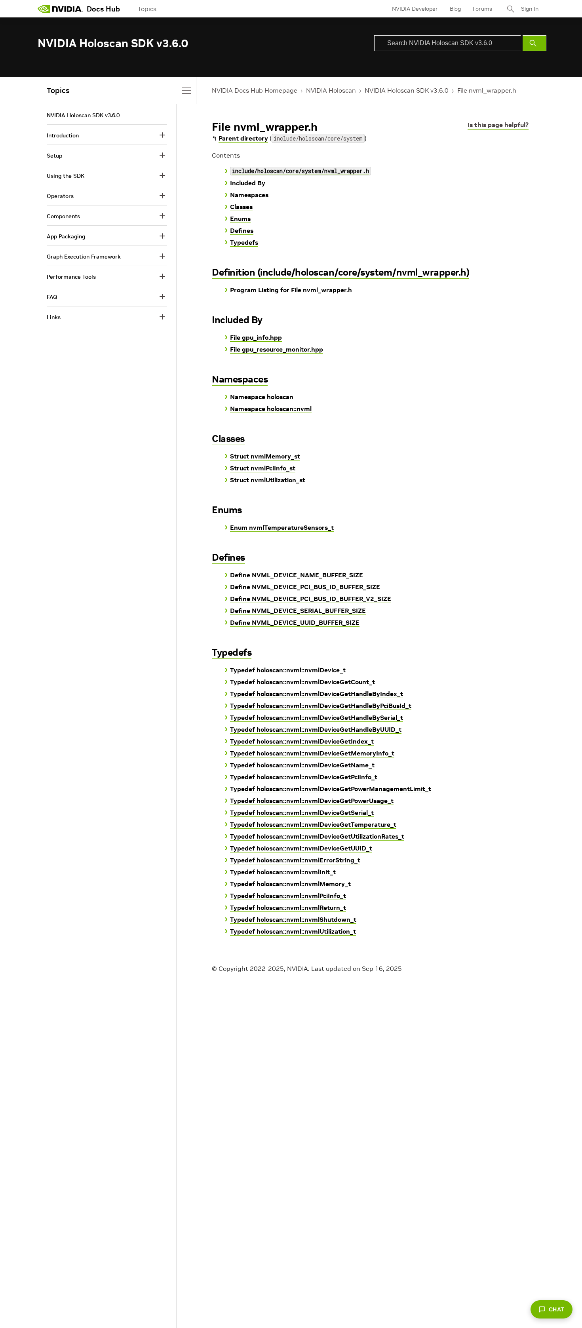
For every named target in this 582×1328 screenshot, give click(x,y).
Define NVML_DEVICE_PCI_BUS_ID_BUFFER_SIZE (305, 587)
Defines (241, 230)
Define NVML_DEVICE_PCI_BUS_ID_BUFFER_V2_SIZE (310, 599)
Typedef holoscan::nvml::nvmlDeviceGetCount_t (302, 682)
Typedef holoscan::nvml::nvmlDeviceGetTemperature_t (313, 824)
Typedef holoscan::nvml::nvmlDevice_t (288, 670)
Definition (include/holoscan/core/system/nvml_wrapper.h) (340, 272)
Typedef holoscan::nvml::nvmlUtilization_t (293, 931)
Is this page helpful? (498, 125)
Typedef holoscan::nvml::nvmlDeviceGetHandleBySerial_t (316, 717)
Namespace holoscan (261, 397)
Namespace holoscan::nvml (271, 409)
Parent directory (243, 138)
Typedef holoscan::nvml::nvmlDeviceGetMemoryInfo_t (312, 753)
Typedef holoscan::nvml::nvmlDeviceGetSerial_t (302, 812)
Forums (482, 8)
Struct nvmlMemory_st (265, 456)
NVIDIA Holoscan (331, 90)
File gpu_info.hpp (256, 337)
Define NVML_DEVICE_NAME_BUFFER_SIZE (296, 575)
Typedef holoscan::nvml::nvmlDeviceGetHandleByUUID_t (315, 729)
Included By (247, 183)
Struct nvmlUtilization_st (267, 480)
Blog (455, 8)
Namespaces (249, 195)
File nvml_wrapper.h (486, 90)
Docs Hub (103, 8)
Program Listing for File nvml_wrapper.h (291, 290)
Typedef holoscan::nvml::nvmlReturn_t (288, 907)
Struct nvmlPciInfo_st (262, 468)
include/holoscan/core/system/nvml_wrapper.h (300, 171)
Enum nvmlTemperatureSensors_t (282, 527)
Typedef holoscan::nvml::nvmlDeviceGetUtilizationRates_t (317, 836)
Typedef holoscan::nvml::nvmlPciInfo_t (288, 896)
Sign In (529, 8)
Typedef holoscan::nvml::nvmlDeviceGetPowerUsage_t (312, 801)
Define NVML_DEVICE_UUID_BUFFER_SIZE (294, 622)
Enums (240, 219)
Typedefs (244, 242)
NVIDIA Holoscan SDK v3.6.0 (407, 90)
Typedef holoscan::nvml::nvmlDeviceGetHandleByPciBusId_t (320, 706)
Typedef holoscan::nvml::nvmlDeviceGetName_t (302, 765)
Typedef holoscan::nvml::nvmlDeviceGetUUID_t (301, 848)
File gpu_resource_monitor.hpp (276, 349)
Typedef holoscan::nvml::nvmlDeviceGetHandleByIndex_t (316, 694)
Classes (241, 207)
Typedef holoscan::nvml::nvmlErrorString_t (295, 860)
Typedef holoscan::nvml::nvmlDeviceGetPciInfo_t (303, 777)
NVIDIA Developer (415, 8)
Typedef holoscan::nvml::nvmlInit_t (283, 872)
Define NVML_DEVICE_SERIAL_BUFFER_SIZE (298, 611)
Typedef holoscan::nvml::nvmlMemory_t (290, 884)
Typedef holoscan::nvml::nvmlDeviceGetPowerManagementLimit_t (330, 789)
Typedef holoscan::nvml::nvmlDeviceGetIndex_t (302, 741)
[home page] (60, 8)
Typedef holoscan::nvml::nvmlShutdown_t (293, 919)
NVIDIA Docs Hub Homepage (254, 90)
